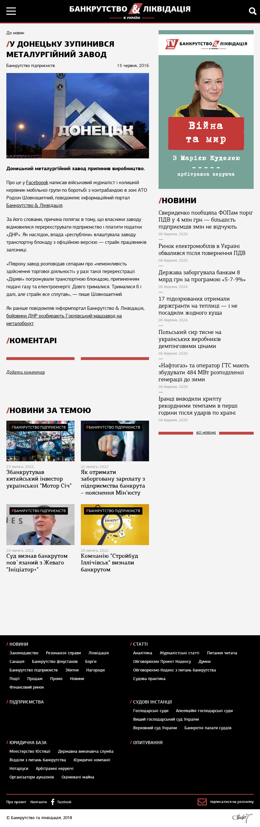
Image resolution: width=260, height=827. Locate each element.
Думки (204, 661)
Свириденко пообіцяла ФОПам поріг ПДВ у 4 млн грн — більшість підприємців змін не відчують (206, 219)
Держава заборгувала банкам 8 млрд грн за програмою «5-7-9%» (202, 276)
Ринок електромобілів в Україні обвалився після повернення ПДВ (202, 250)
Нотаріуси (19, 768)
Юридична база (28, 742)
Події (15, 678)
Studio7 (242, 818)
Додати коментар (25, 372)
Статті (140, 644)
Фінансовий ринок (27, 687)
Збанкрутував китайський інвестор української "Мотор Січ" (39, 479)
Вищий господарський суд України (166, 719)
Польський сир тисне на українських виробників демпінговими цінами (190, 339)
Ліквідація (98, 653)
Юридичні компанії (92, 760)
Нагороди (95, 670)
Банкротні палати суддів (208, 727)
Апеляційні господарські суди (204, 710)
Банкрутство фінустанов (55, 661)
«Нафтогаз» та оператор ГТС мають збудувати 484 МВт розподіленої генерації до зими (204, 372)
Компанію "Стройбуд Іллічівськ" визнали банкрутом (109, 562)
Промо (56, 678)
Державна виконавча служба (86, 751)
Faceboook (37, 182)
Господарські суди (150, 710)
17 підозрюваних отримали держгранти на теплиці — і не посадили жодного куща (198, 305)
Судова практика (149, 678)
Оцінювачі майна (78, 777)
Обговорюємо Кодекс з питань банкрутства (174, 670)
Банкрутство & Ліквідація (34, 205)
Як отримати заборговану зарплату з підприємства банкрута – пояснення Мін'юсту (113, 482)
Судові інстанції (152, 702)
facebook (64, 802)
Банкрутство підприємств (40, 427)
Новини (19, 644)
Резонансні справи (63, 653)
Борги (90, 661)
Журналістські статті (179, 653)
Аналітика (142, 653)
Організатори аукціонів (32, 777)
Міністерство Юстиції (30, 751)
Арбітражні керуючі (55, 768)
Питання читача (222, 653)
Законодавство (24, 653)
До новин (15, 33)
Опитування (148, 742)
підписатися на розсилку (232, 801)
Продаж (34, 678)
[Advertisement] (206, 482)
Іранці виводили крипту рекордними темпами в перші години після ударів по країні (198, 405)
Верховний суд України (155, 727)
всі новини (206, 432)
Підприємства (27, 702)
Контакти (38, 802)
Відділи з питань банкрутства (38, 760)
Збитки (72, 670)
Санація (17, 661)
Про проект (16, 802)
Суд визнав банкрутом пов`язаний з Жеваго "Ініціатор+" (37, 562)
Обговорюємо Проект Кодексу (162, 661)
